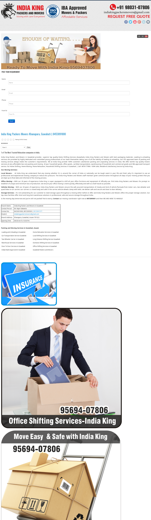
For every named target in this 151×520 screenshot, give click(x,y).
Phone (4, 100)
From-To (4, 111)
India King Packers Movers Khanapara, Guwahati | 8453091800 (33, 134)
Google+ (139, 22)
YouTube (135, 22)
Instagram (148, 22)
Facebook (126, 22)
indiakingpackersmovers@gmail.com (26, 214)
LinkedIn (143, 22)
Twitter (130, 22)
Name (4, 79)
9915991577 (37, 211)
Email (3, 90)
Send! (11, 121)
